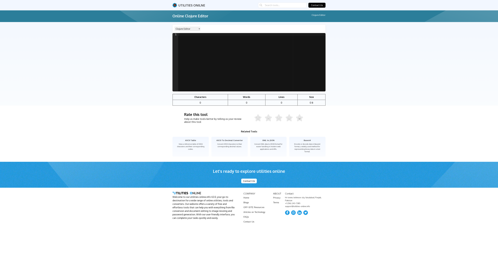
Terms (276, 202)
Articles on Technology (254, 212)
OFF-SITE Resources (253, 207)
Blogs (246, 202)
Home (246, 198)
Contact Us (317, 5)
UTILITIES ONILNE (191, 5)
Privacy (277, 198)
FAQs (246, 217)
